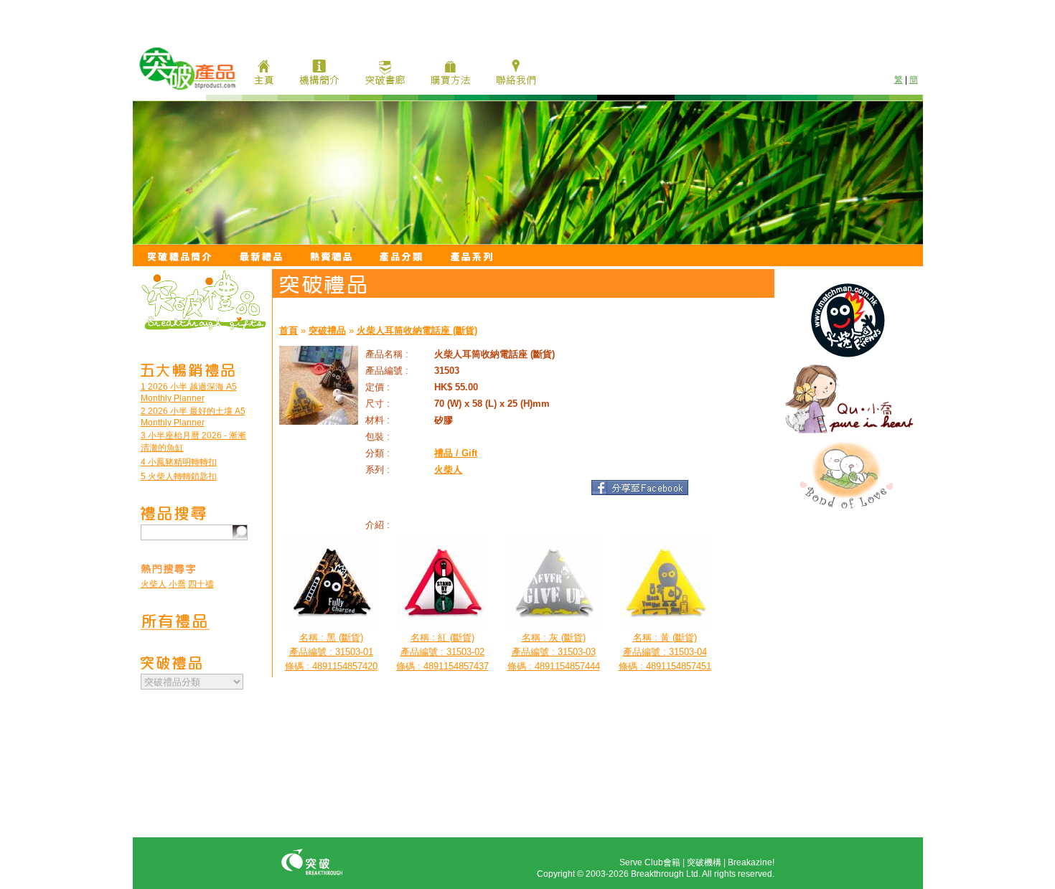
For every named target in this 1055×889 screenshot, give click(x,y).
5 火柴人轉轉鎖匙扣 (179, 476)
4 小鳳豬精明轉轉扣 (179, 462)
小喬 (177, 584)
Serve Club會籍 (649, 862)
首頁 (288, 330)
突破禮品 (327, 330)
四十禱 (201, 584)
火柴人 (154, 584)
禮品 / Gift (455, 453)
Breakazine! (751, 862)
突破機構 (704, 862)
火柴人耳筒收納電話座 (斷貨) (417, 330)
